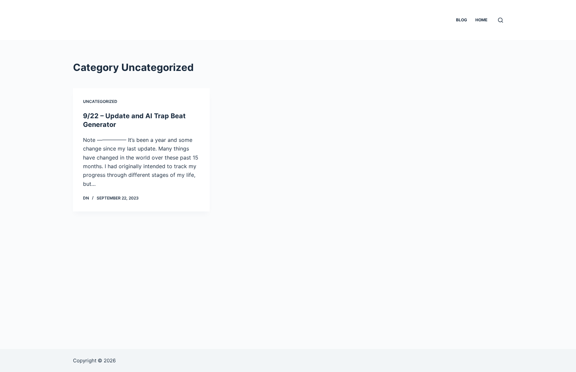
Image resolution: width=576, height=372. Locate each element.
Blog (461, 19)
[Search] (500, 20)
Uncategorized (100, 101)
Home (481, 19)
